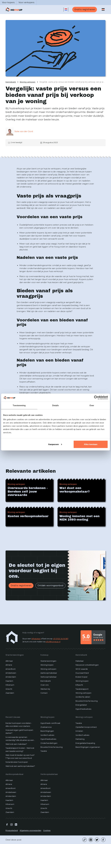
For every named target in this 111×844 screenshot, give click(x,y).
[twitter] (97, 839)
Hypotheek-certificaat (50, 723)
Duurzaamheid (82, 673)
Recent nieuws (13, 717)
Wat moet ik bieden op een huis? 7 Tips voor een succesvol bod (20, 756)
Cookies (46, 830)
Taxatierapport (82, 689)
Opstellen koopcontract (86, 727)
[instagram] (11, 824)
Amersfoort (11, 669)
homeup (44, 655)
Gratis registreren (84, 9)
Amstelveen (11, 673)
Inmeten (79, 731)
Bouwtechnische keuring (87, 701)
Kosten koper (82, 677)
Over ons (44, 685)
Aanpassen (53, 444)
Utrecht (9, 689)
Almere (9, 665)
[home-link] (12, 637)
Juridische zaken (83, 697)
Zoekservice (46, 727)
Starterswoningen (15, 655)
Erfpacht (79, 685)
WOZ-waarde (82, 669)
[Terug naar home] (14, 9)
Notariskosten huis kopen (17, 762)
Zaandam (10, 693)
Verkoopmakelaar (48, 677)
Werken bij (45, 689)
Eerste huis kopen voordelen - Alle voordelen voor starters (19, 724)
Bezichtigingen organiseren (88, 747)
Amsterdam (11, 677)
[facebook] (103, 839)
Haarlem (9, 681)
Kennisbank (45, 681)
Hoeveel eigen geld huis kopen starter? (19, 731)
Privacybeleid (12, 830)
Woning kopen (46, 665)
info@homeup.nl (53, 642)
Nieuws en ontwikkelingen (87, 665)
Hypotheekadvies (83, 709)
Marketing (80, 739)
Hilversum (10, 685)
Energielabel (81, 705)
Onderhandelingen (48, 743)
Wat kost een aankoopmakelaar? (20, 766)
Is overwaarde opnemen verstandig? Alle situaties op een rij (20, 739)
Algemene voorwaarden (30, 830)
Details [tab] (55, 405)
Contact (44, 693)
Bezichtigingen (47, 731)
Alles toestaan (90, 444)
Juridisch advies (47, 735)
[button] (66, 9)
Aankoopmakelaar (48, 673)
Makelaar (80, 661)
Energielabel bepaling (85, 743)
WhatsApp (36, 639)
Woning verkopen (48, 669)
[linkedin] (91, 839)
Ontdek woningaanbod (50, 585)
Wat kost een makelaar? (16, 744)
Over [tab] (91, 405)
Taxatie (43, 751)
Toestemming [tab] (19, 405)
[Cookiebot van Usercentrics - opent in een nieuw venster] (96, 398)
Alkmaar (9, 661)
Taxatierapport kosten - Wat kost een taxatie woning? (20, 749)
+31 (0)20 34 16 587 (60, 639)
